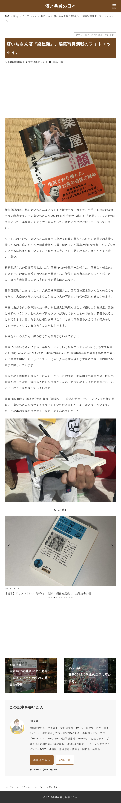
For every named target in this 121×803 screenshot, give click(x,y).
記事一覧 (65, 760)
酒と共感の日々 (60, 6)
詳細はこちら (41, 760)
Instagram (51, 769)
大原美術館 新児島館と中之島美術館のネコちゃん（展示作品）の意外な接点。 (53, 593)
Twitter (36, 769)
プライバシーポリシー (33, 787)
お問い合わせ (53, 787)
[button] (8, 558)
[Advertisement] (60, 92)
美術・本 (58, 62)
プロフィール (12, 787)
